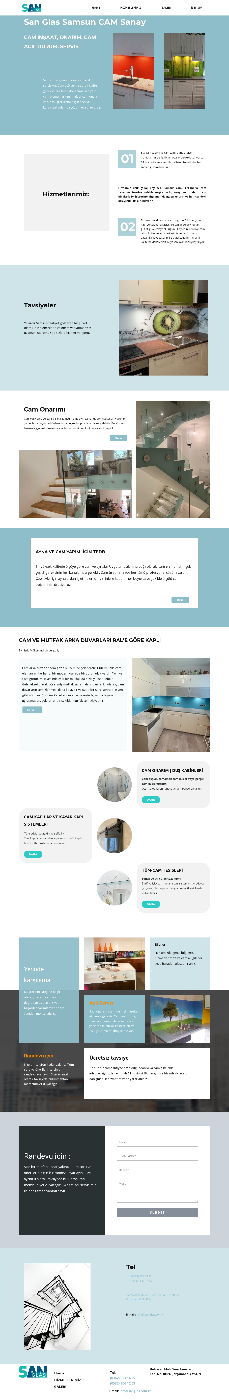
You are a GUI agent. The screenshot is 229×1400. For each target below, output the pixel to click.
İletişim (196, 7)
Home (96, 7)
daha (33, 854)
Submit (157, 1212)
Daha (118, 438)
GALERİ (166, 7)
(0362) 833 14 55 (141, 1276)
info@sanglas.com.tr (151, 1314)
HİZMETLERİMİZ (130, 7)
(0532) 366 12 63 (122, 1383)
